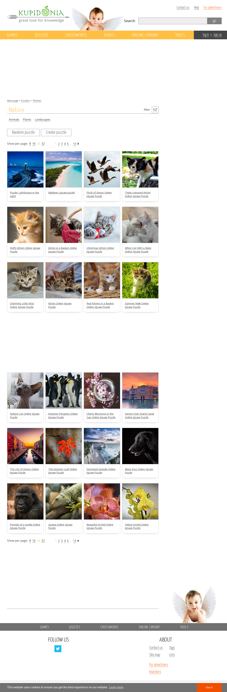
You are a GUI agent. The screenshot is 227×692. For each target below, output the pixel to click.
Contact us (183, 7)
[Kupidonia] (65, 15)
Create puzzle (56, 132)
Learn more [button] (116, 687)
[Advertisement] (194, 97)
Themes (37, 100)
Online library (145, 35)
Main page (12, 100)
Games (12, 35)
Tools (180, 35)
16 (33, 144)
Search (129, 20)
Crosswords (76, 35)
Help (196, 7)
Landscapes (42, 119)
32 (43, 144)
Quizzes (42, 35)
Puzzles (25, 100)
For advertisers (213, 7)
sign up (217, 34)
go (214, 21)
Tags (172, 648)
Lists (172, 655)
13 (74, 144)
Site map (154, 655)
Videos (109, 35)
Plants (27, 119)
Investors (155, 672)
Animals (14, 119)
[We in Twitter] (57, 648)
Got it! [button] (209, 687)
